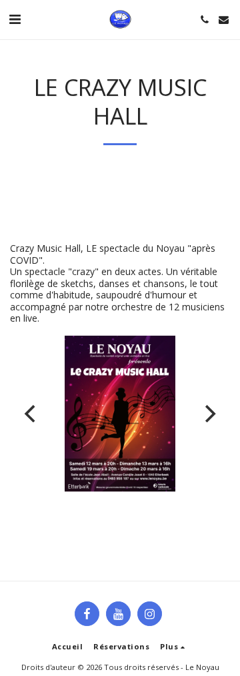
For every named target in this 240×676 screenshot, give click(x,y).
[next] (208, 413)
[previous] (31, 413)
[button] (14, 19)
